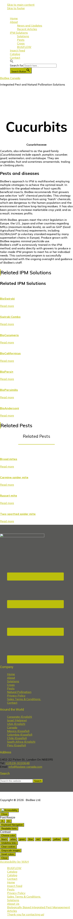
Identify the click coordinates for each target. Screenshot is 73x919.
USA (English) (16, 724)
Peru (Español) (16, 745)
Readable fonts (9, 828)
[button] (11, 62)
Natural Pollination (19, 692)
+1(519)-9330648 (17, 763)
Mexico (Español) (18, 731)
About (11, 677)
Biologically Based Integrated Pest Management (38, 907)
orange (46, 839)
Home (11, 674)
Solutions (13, 681)
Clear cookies (8, 846)
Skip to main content (21, 4)
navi (65, 839)
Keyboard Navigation (12, 824)
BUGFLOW (14, 868)
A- (2, 821)
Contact (12, 702)
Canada (12, 727)
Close (4, 814)
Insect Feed (14, 886)
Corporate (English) (19, 716)
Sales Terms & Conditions (24, 699)
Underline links (8, 843)
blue (31, 839)
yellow (57, 839)
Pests (11, 688)
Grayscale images (10, 850)
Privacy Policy (16, 695)
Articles (12, 911)
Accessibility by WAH (14, 861)
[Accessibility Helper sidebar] (9, 810)
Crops (11, 685)
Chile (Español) (17, 738)
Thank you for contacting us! (25, 914)
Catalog (12, 871)
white (13, 839)
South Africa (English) (21, 741)
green (22, 839)
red (38, 839)
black (4, 839)
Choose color (8, 835)
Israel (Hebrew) (17, 720)
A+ (8, 821)
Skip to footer (16, 8)
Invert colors (7, 854)
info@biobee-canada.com (25, 766)
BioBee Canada (10, 78)
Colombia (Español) (19, 734)
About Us (13, 903)
